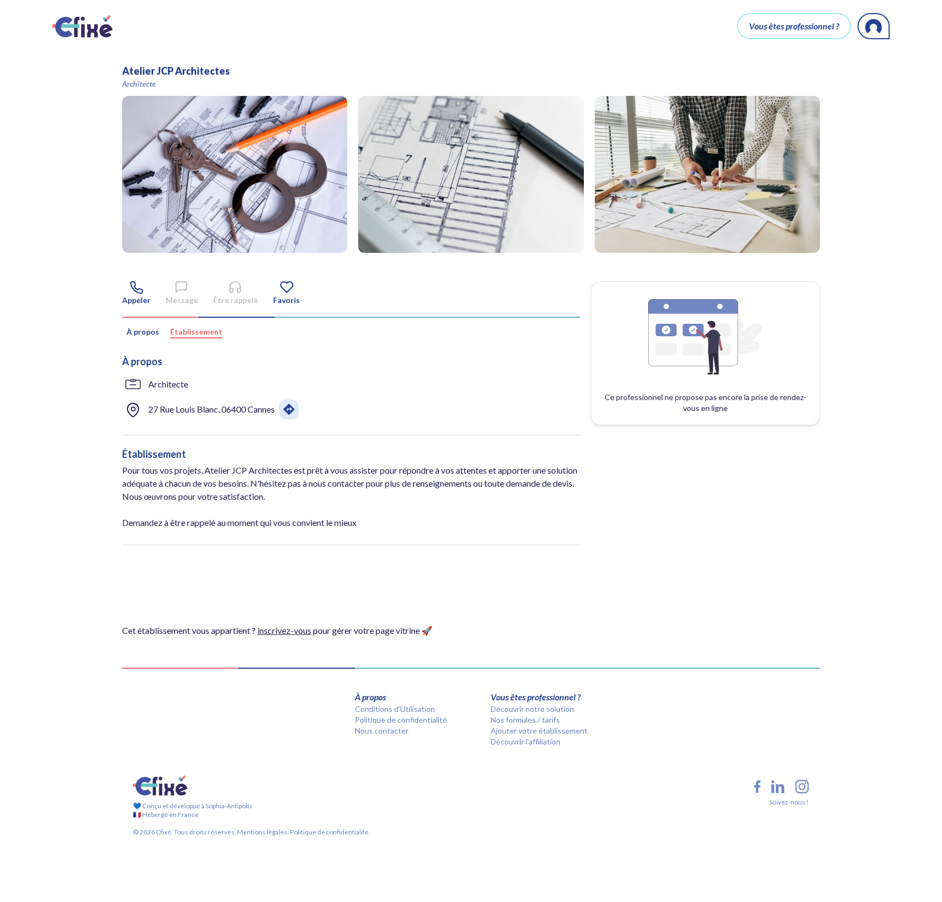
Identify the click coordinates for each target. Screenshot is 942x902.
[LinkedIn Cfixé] (777, 787)
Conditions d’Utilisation (395, 708)
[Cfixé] (82, 26)
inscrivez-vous (284, 630)
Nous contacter (381, 730)
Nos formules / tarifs (525, 719)
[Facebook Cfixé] (757, 786)
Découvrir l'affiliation (525, 741)
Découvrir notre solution (532, 708)
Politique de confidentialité (401, 719)
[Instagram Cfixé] (802, 787)
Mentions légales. (262, 832)
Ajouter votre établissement (539, 730)
